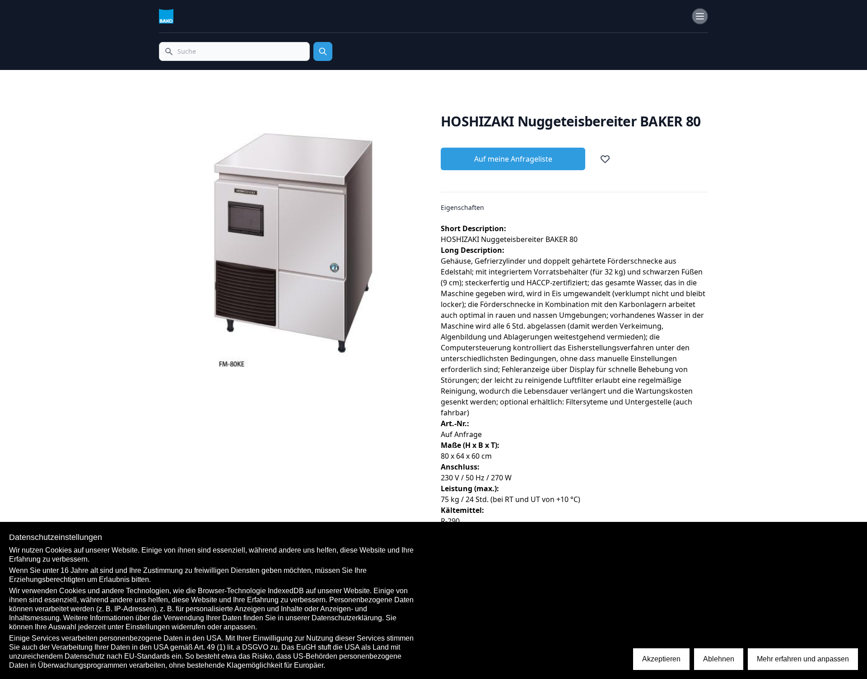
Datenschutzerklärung (347, 618)
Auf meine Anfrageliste (513, 159)
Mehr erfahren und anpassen (803, 659)
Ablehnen (718, 659)
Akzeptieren (661, 659)
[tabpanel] (292, 247)
